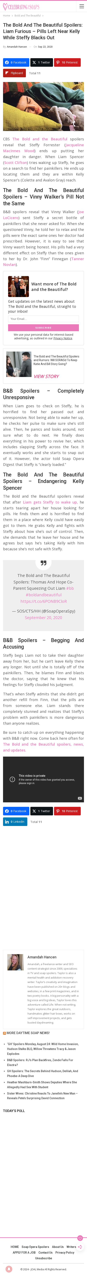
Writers (71, 1247)
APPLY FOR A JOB (24, 1252)
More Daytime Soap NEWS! (28, 1033)
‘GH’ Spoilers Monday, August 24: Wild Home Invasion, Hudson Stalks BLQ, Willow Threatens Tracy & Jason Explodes (43, 1048)
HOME (15, 1247)
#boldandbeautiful (44, 594)
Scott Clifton (15, 162)
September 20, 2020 (43, 617)
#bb (70, 588)
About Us (58, 1247)
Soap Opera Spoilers (35, 1247)
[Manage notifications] (9, 1269)
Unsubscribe (43, 1258)
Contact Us (45, 1252)
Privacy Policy (64, 1252)
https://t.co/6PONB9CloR (43, 601)
